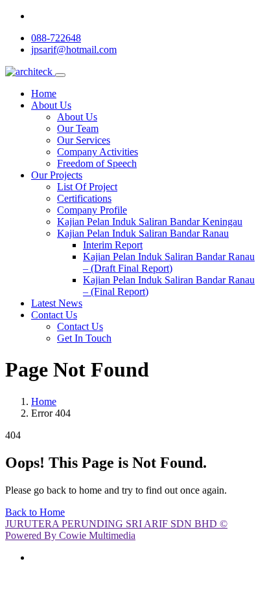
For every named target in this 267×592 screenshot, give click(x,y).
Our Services (83, 140)
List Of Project (87, 186)
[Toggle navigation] (60, 75)
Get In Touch (84, 338)
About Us (51, 105)
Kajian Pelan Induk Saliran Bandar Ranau (143, 233)
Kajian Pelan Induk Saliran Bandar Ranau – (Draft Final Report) (169, 262)
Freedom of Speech (97, 163)
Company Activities (97, 151)
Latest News (56, 303)
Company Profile (92, 209)
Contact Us (54, 314)
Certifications (84, 198)
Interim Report (113, 244)
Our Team (78, 128)
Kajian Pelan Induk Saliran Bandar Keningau (149, 221)
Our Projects (56, 175)
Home (43, 93)
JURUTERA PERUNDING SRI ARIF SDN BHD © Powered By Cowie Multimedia (116, 529)
